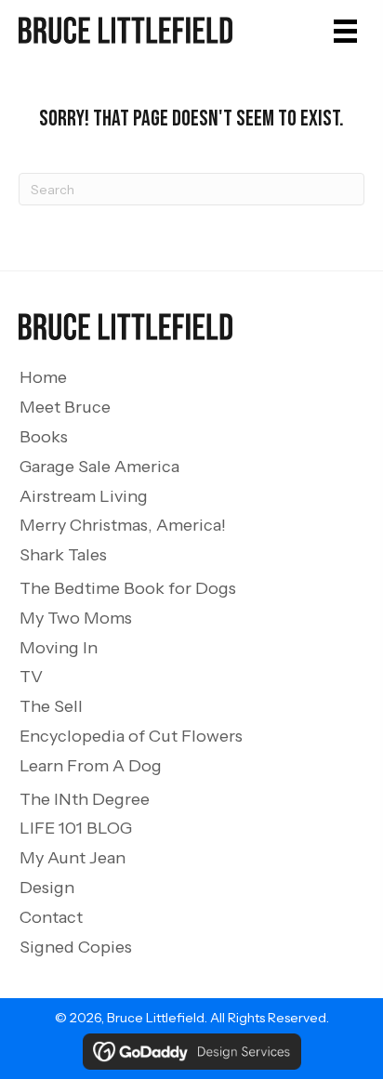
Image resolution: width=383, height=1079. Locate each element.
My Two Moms (76, 618)
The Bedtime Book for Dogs (128, 588)
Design (47, 887)
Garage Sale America (99, 466)
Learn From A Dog (91, 766)
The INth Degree (85, 799)
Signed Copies (76, 947)
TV (31, 676)
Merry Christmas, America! (123, 525)
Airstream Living (84, 496)
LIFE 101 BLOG (76, 828)
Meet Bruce (65, 407)
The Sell (51, 706)
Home (43, 377)
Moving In (59, 648)
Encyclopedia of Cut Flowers (131, 736)
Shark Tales (63, 555)
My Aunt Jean (72, 858)
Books (44, 437)
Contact (51, 917)
